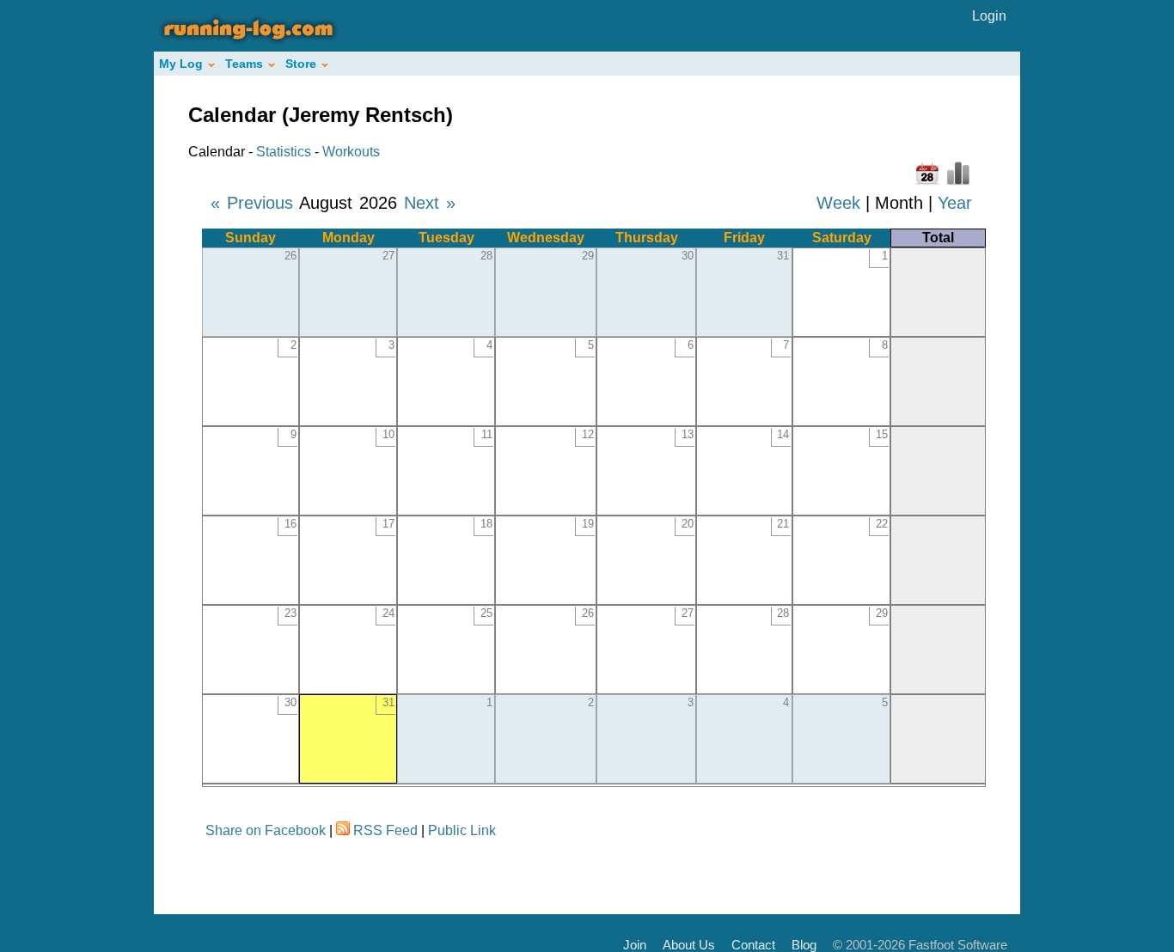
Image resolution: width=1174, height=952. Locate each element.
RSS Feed (385, 830)
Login (989, 16)
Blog (804, 944)
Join (634, 944)
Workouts (351, 151)
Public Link (462, 830)
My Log (181, 63)
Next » (430, 202)
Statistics (283, 151)
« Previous (252, 202)
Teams (244, 63)
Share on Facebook (265, 830)
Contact (753, 944)
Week (838, 202)
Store (300, 63)
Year (955, 202)
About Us (689, 944)
